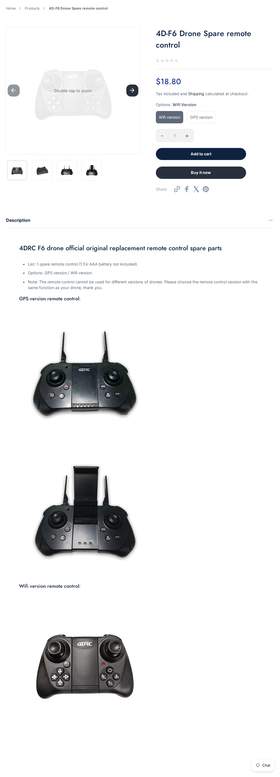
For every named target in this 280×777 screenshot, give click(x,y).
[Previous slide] (14, 91)
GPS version (201, 117)
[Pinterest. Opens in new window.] (205, 189)
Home (11, 8)
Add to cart (201, 154)
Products (32, 8)
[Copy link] (177, 189)
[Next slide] (132, 91)
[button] (73, 91)
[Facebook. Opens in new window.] (186, 189)
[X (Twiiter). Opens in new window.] (196, 189)
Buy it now (201, 172)
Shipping (196, 93)
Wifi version (169, 117)
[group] (17, 170)
